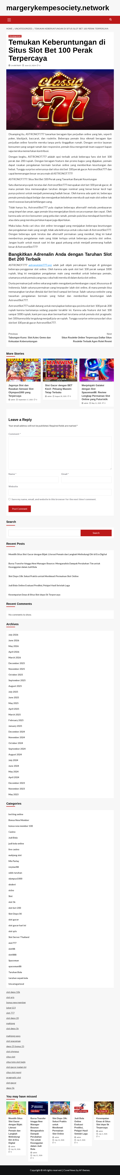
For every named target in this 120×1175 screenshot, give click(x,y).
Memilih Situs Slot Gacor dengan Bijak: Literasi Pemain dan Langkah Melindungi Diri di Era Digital (57, 554)
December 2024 (16, 731)
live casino (13, 849)
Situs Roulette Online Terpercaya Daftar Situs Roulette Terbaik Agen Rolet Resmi (87, 338)
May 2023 (13, 794)
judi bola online (16, 843)
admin (13, 400)
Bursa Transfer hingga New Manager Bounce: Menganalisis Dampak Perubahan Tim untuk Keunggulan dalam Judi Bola (54, 565)
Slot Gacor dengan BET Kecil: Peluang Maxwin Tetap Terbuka (58, 389)
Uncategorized (15, 36)
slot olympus (12, 1051)
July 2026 (13, 634)
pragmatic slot (13, 1077)
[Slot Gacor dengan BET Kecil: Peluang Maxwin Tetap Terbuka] (60, 370)
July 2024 (13, 760)
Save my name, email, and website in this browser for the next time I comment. (54, 499)
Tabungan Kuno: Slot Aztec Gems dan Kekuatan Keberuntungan (29, 338)
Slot (10, 896)
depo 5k (10, 1088)
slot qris (12, 931)
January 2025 (15, 726)
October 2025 (15, 674)
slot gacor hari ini (17, 925)
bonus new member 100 (20, 826)
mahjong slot (15, 855)
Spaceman (13, 960)
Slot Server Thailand (18, 937)
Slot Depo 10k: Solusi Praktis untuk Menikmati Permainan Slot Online (43, 576)
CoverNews (70, 1170)
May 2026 (13, 646)
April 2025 (13, 708)
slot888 (12, 954)
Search (11, 521)
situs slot (10, 1056)
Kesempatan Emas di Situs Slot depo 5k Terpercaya (34, 594)
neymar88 (13, 867)
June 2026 (13, 640)
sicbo (11, 890)
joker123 (11, 1007)
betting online (15, 814)
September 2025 (17, 680)
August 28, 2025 (61, 396)
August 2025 (15, 686)
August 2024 (15, 754)
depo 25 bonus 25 (15, 1046)
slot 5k (11, 902)
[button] (9, 19)
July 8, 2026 (81, 1140)
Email (65, 473)
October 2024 (15, 743)
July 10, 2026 (59, 1140)
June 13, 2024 (30, 65)
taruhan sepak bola (18, 978)
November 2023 (16, 788)
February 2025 (16, 720)
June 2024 (13, 766)
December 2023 (16, 783)
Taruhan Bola (15, 972)
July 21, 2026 (37, 1155)
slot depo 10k (13, 992)
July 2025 (13, 691)
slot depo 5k (12, 1028)
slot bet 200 (14, 908)
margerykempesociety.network (57, 8)
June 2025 (13, 697)
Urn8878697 (16, 65)
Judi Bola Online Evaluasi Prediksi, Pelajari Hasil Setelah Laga (39, 585)
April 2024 (13, 777)
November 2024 (16, 737)
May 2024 (13, 771)
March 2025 (14, 714)
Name (12, 473)
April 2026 (13, 651)
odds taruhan (15, 872)
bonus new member (16, 1002)
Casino (11, 831)
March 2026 (14, 657)
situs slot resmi (13, 1072)
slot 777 (10, 1012)
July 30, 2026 (15, 1149)
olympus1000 (14, 378)
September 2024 (17, 748)
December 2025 (16, 663)
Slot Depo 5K (15, 913)
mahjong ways (13, 1035)
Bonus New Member (18, 820)
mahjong (10, 1023)
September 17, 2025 (25, 400)
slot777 (12, 943)
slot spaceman (13, 1041)
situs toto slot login (15, 1061)
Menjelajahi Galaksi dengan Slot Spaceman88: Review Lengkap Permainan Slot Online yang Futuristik (96, 392)
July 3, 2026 (103, 1134)
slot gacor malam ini (16, 1067)
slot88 (11, 948)
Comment (14, 433)
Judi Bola (13, 837)
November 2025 (16, 669)
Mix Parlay (13, 861)
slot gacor (13, 919)
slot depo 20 (12, 1018)
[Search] (110, 19)
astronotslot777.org (40, 265)
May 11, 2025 (96, 403)
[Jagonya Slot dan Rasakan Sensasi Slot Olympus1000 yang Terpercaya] (23, 370)
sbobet (12, 884)
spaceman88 (14, 966)
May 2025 (13, 703)
